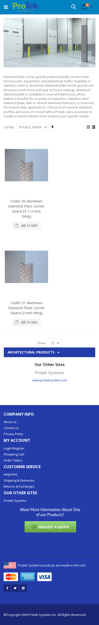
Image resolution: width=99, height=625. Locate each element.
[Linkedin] (23, 588)
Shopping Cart (14, 454)
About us (10, 422)
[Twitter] (15, 588)
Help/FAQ (10, 474)
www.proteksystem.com (49, 380)
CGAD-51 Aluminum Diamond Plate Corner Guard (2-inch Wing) (26, 307)
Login (7, 448)
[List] (93, 127)
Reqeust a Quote (50, 526)
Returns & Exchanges (19, 486)
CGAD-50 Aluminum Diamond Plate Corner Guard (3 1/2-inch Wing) (26, 208)
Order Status (13, 460)
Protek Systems (15, 500)
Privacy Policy (13, 434)
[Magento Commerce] (25, 7)
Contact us (11, 428)
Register (18, 448)
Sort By (9, 127)
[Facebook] (7, 588)
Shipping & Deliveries (19, 480)
